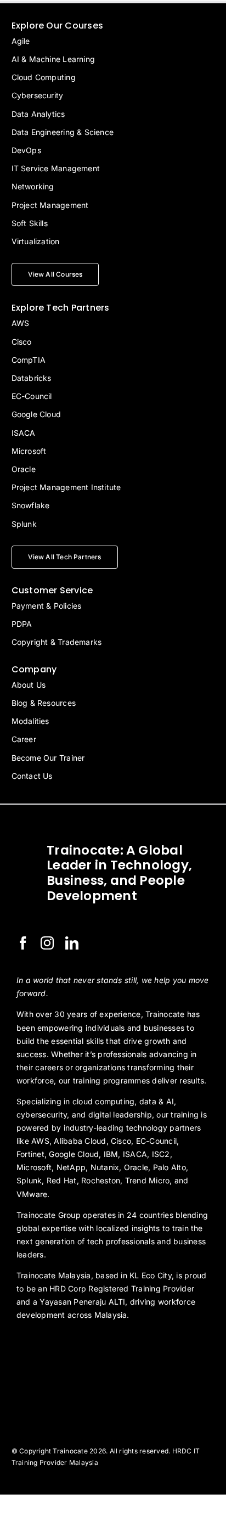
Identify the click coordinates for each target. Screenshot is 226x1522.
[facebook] (23, 943)
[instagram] (47, 943)
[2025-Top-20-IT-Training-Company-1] (43, 1344)
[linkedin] (71, 943)
